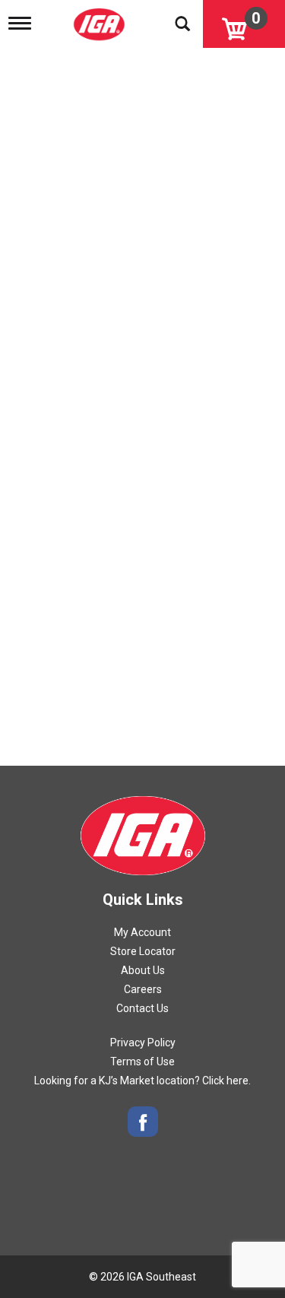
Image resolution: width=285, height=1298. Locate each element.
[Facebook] (143, 1122)
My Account (142, 932)
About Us (143, 970)
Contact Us (142, 1008)
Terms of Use (142, 1061)
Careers (143, 989)
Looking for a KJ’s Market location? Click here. (142, 1080)
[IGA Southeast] (101, 19)
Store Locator (143, 951)
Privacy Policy (143, 1042)
